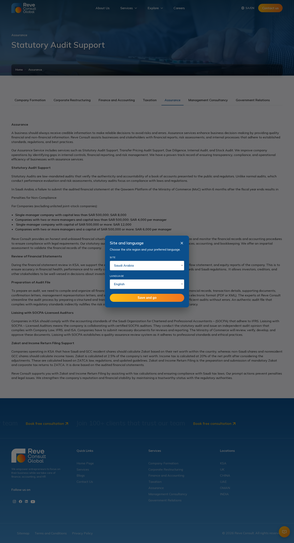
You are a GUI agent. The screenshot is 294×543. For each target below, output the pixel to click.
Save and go (147, 297)
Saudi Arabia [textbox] (124, 265)
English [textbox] (119, 284)
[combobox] (147, 265)
